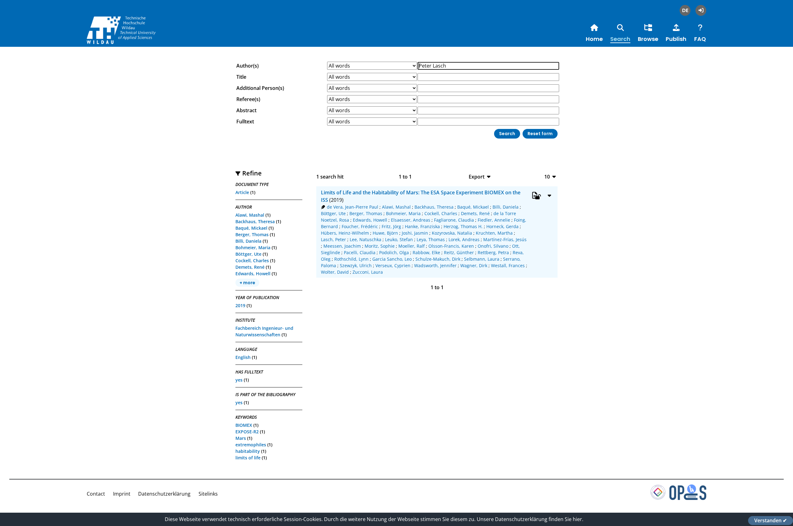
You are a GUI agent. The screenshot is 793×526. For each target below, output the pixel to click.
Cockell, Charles (252, 260)
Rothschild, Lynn (351, 259)
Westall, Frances (508, 265)
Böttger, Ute (248, 254)
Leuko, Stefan (399, 239)
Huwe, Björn (385, 233)
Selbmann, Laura (481, 259)
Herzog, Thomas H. (463, 226)
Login (700, 10)
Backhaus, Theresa (255, 221)
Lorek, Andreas (464, 239)
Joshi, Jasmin (415, 233)
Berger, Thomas (252, 234)
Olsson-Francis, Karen (451, 246)
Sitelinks (208, 493)
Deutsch (685, 10)
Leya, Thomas (431, 239)
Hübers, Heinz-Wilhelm (345, 233)
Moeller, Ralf (411, 246)
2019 (240, 305)
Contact (96, 493)
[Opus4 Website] (687, 498)
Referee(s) (248, 99)
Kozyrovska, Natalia (452, 233)
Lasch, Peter (333, 239)
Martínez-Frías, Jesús (505, 239)
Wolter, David (335, 272)
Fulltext (245, 121)
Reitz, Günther (459, 252)
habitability (247, 451)
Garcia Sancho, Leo (392, 259)
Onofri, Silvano (493, 246)
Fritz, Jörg (391, 226)
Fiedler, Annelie (494, 220)
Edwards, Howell (252, 273)
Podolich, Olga (394, 252)
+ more (247, 283)
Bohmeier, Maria (252, 247)
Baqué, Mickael (251, 228)
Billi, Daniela (248, 241)
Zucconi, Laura (368, 272)
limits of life (248, 458)
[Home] (133, 36)
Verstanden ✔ (770, 520)
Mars (240, 438)
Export (476, 176)
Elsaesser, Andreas (410, 220)
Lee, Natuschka (365, 239)
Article (242, 192)
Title (241, 76)
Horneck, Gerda (502, 226)
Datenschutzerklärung (164, 493)
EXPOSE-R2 (247, 432)
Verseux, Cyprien (392, 265)
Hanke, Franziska (422, 226)
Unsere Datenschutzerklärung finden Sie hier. (530, 519)
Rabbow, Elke (426, 252)
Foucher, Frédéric (360, 226)
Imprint (121, 493)
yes (239, 380)
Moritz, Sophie (380, 246)
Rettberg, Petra (493, 252)
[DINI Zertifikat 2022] (658, 498)
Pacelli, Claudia (359, 252)
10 (547, 176)
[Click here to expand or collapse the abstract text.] (549, 195)
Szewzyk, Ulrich (356, 265)
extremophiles (250, 445)
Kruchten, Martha (494, 233)
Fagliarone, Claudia (454, 220)
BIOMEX (243, 425)
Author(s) (247, 65)
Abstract (246, 110)
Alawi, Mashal (249, 215)
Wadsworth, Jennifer (435, 265)
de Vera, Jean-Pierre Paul (352, 207)
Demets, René (250, 267)
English (243, 357)
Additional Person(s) (260, 88)
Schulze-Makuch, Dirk (437, 259)
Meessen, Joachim (342, 246)
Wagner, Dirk (473, 265)
